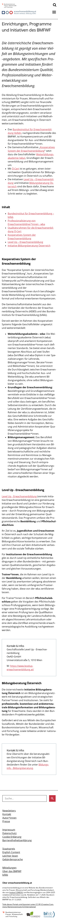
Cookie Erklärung (11, 836)
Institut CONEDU (16, 892)
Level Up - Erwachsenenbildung (19, 496)
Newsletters (9, 810)
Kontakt (6, 814)
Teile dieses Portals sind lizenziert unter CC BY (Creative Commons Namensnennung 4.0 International (28, 905)
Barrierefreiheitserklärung (17, 840)
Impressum (8, 829)
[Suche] (54, 5)
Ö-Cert (15, 168)
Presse (6, 821)
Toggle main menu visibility (54, 12)
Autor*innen (9, 817)
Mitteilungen (9, 867)
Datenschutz (9, 833)
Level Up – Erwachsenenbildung (25, 242)
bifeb (5, 874)
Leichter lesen (10, 855)
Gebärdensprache (12, 859)
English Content (11, 852)
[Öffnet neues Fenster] (9, 6)
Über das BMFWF (11, 871)
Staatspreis (8, 848)
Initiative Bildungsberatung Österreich (29, 245)
